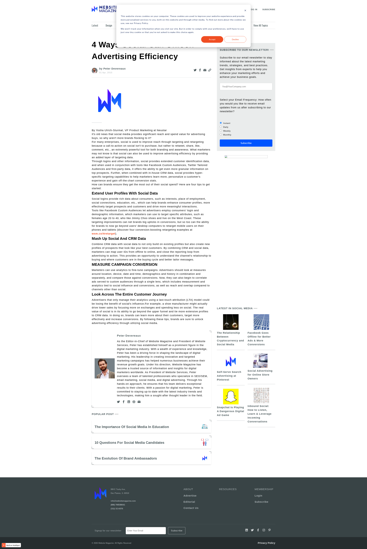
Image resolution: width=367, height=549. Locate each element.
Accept (212, 39)
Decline (235, 39)
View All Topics (260, 25)
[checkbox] (246, 129)
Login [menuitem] (258, 495)
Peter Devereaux (129, 335)
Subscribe (268, 9)
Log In (253, 9)
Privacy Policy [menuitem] (266, 543)
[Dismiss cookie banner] (245, 11)
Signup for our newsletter (108, 530)
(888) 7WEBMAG (118, 505)
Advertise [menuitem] (190, 495)
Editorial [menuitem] (189, 501)
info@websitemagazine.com (123, 501)
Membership (263, 489)
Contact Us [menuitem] (191, 508)
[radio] (246, 123)
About (188, 489)
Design (109, 25)
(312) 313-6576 (117, 509)
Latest (95, 25)
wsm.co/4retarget (103, 233)
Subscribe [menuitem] (261, 501)
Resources (228, 489)
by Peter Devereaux (112, 68)
